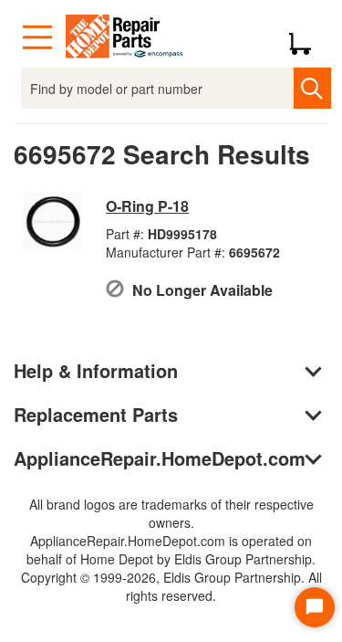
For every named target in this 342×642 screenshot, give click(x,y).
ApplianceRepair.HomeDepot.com (160, 458)
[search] (312, 88)
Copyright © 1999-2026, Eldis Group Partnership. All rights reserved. (171, 586)
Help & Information (96, 370)
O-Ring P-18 (147, 205)
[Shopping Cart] (306, 37)
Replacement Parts (96, 414)
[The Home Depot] (125, 37)
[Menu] (37, 37)
